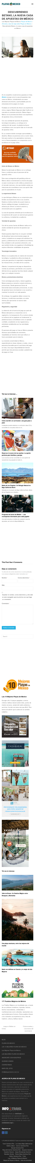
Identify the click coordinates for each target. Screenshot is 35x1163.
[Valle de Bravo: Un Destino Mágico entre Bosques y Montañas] (17, 883)
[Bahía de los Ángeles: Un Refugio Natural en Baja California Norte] (17, 473)
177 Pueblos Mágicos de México (14, 1001)
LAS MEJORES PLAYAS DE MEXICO (13, 1054)
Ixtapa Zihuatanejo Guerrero (23, 1152)
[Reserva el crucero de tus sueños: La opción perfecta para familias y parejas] (17, 440)
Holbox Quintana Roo (15, 1156)
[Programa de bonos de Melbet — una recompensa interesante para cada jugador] (17, 503)
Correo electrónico (24, 578)
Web (3, 585)
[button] (32, 4)
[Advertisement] (17, 76)
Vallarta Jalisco (10, 1146)
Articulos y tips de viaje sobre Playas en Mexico (16, 24)
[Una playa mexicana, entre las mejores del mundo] (17, 919)
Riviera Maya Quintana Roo (23, 1154)
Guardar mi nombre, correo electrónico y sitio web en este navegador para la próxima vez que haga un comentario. (17, 597)
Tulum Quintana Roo (8, 1143)
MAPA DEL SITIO (7, 1068)
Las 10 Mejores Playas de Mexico (14, 696)
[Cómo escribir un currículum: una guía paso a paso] (17, 408)
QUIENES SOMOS (7, 1061)
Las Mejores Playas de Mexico (11, 1050)
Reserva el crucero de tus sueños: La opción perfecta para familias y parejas (16, 454)
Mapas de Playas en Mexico (11, 1160)
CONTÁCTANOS (7, 1065)
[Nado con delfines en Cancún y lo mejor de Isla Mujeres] (17, 957)
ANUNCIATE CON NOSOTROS (11, 1058)
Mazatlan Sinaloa (9, 1154)
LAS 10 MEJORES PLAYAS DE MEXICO (14, 1047)
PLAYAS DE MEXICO (8, 1043)
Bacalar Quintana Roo (17, 1148)
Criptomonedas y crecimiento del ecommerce (28, 1028)
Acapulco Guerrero (27, 1150)
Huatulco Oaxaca (9, 1152)
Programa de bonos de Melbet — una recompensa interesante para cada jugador (15, 516)
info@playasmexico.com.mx (10, 1072)
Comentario (6, 603)
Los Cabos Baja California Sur (23, 1143)
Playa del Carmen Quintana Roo (11, 1150)
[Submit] (31, 636)
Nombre (4, 578)
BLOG (3, 1040)
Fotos (24, 1156)
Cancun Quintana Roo (22, 1146)
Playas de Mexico (26, 21)
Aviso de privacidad (26, 1160)
